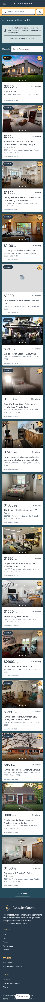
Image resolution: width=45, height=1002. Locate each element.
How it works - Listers (11, 983)
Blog (4, 934)
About (5, 942)
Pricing (5, 987)
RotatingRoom (25, 4)
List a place (7, 979)
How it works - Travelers (12, 966)
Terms (5, 999)
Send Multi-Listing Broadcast (22, 38)
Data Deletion (28, 999)
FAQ (4, 938)
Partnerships (8, 946)
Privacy (15, 999)
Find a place (7, 962)
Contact (6, 950)
